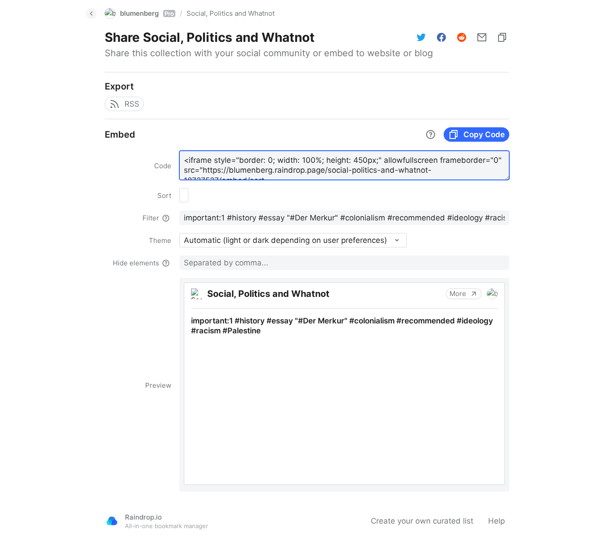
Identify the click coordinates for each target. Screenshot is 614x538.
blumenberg (147, 13)
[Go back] (91, 13)
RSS (132, 103)
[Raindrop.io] (112, 521)
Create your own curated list (422, 520)
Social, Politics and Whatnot (231, 13)
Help (496, 520)
